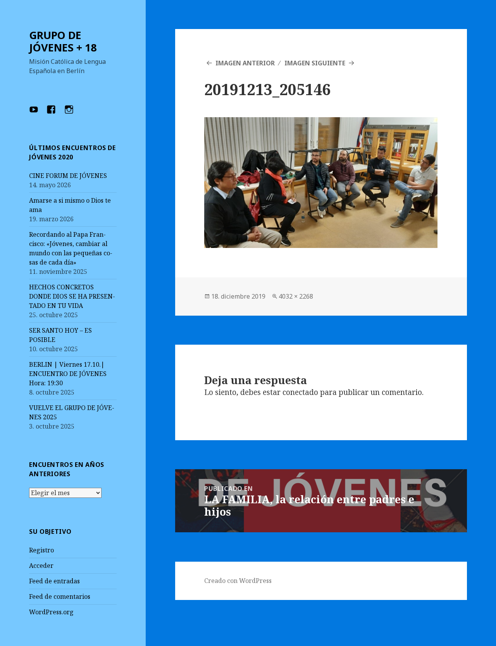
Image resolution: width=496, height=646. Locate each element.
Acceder (41, 565)
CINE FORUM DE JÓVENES (68, 175)
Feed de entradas (54, 581)
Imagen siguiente (314, 63)
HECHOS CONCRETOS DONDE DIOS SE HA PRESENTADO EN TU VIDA (72, 296)
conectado (300, 392)
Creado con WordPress (238, 580)
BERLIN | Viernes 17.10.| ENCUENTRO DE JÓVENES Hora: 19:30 (68, 373)
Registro (41, 550)
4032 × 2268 (296, 296)
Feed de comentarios (59, 596)
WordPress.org (51, 612)
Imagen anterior (245, 63)
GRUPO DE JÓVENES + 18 (62, 41)
